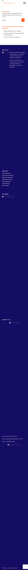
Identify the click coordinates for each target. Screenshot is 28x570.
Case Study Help (6, 181)
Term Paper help (6, 173)
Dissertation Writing (7, 179)
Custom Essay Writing (7, 175)
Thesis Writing (5, 183)
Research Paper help (7, 177)
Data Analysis (5, 185)
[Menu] (24, 3)
